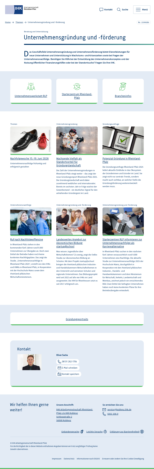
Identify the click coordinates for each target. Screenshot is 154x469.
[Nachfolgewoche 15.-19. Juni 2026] (30, 160)
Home (8, 22)
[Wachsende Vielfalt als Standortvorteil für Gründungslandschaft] (77, 160)
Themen (19, 22)
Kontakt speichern (70, 374)
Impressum (56, 458)
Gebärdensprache (70, 431)
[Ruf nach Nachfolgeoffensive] (30, 249)
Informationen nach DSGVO (88, 458)
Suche (125, 9)
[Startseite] (22, 9)
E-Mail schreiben (69, 367)
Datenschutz (69, 458)
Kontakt (108, 9)
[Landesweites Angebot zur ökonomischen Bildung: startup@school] (77, 249)
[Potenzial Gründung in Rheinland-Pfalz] (123, 160)
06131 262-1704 (69, 361)
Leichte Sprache (94, 431)
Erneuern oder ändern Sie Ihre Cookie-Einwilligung (123, 458)
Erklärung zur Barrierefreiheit (124, 431)
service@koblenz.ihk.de (119, 409)
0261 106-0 (112, 413)
